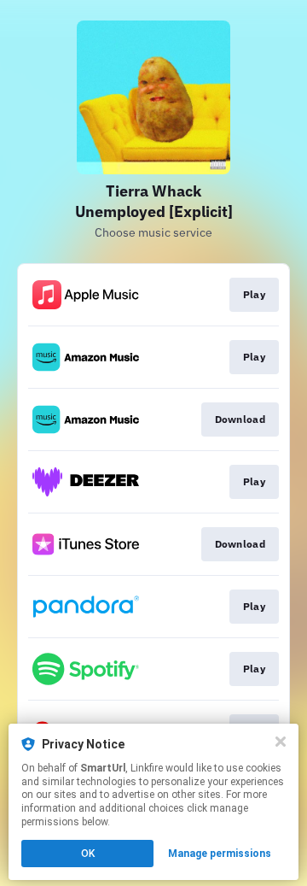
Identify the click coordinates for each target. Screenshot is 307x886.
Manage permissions (219, 854)
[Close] (280, 741)
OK (88, 854)
